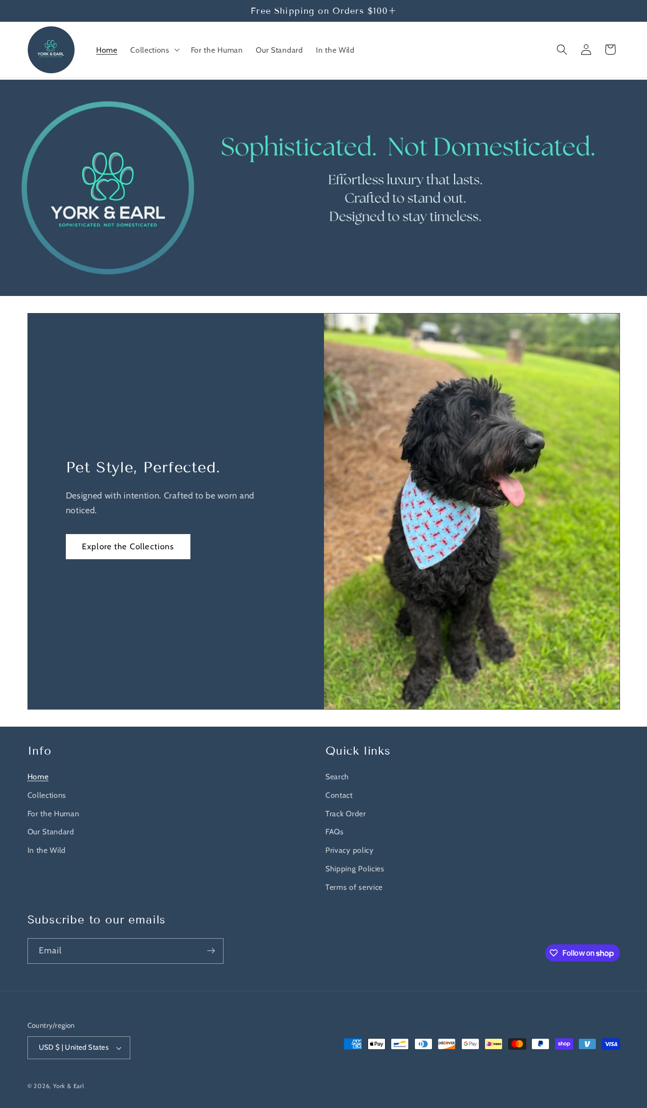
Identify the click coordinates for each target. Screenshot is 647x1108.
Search (337, 776)
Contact (339, 795)
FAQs (334, 831)
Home (38, 776)
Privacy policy (349, 850)
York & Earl (68, 1086)
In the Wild (46, 850)
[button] (154, 49)
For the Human (53, 813)
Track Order (345, 813)
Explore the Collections (128, 546)
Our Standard (50, 831)
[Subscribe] (211, 951)
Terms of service (354, 887)
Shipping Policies (355, 868)
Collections (47, 795)
